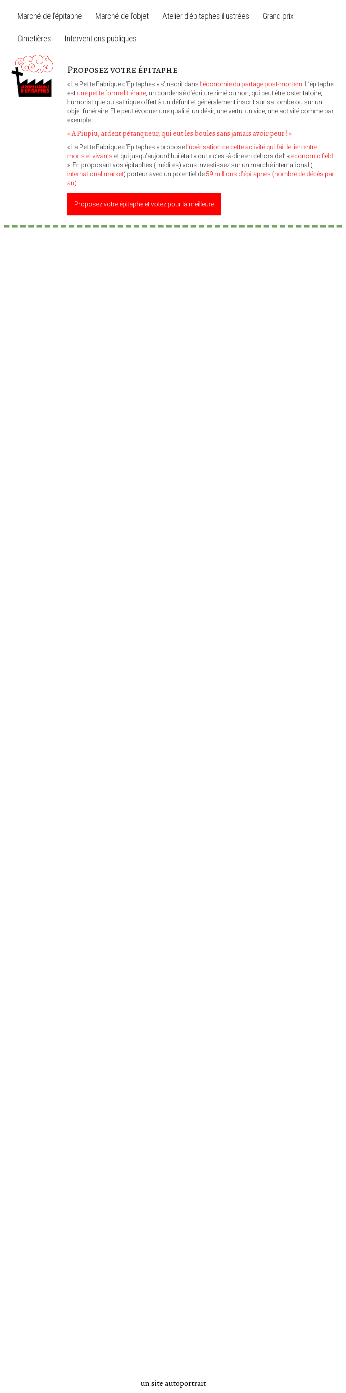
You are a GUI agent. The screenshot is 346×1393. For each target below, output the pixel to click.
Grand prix (278, 16)
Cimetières (34, 38)
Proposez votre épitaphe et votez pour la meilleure (144, 204)
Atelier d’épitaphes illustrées (205, 16)
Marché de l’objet (122, 16)
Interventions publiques (100, 38)
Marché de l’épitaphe (50, 16)
